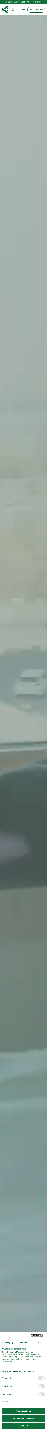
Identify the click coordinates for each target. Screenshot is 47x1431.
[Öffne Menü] (23, 9)
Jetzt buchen (36, 10)
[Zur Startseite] (8, 9)
